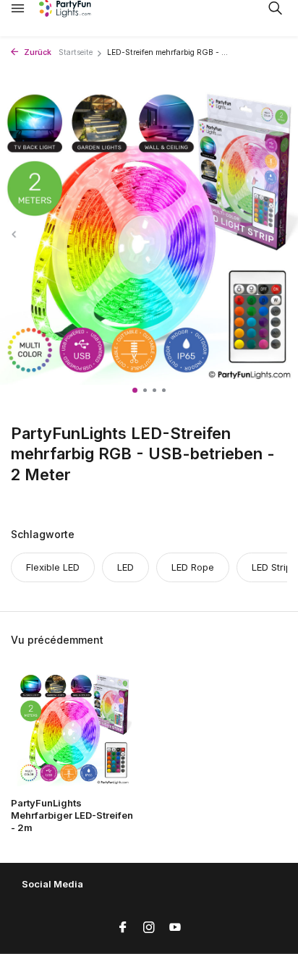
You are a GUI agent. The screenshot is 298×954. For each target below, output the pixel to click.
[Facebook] (123, 928)
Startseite (76, 52)
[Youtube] (175, 928)
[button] (134, 390)
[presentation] (14, 235)
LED (125, 567)
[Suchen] (275, 8)
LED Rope (192, 567)
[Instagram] (149, 928)
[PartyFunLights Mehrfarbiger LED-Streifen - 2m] (74, 728)
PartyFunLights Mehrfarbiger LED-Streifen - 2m (72, 815)
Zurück (36, 52)
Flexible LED (53, 567)
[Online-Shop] (76, 8)
